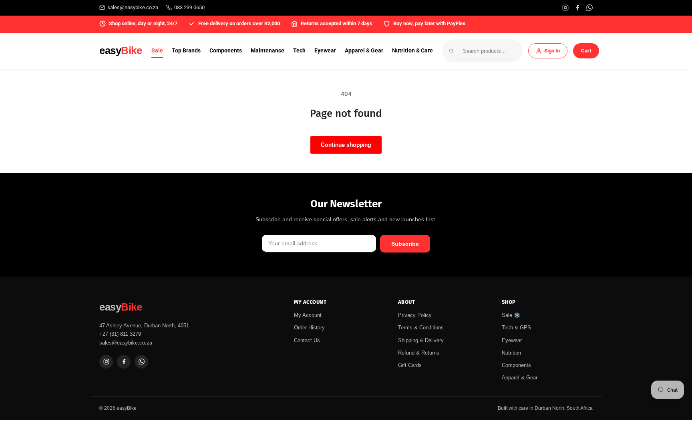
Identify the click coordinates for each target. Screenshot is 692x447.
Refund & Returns (418, 353)
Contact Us (307, 340)
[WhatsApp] (589, 7)
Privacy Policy (415, 315)
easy (120, 50)
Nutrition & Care (412, 50)
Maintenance (267, 50)
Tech (299, 50)
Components (225, 50)
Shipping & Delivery (421, 340)
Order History (309, 328)
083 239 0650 (189, 7)
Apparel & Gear (364, 50)
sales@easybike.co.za (132, 7)
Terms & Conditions (421, 328)
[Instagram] (565, 7)
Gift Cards (410, 365)
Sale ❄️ (511, 315)
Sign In (552, 51)
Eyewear (325, 50)
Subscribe (405, 244)
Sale (157, 50)
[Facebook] (577, 7)
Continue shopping (346, 144)
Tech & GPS (516, 328)
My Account (308, 315)
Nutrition (511, 353)
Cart (586, 51)
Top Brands (186, 50)
